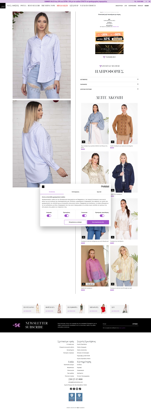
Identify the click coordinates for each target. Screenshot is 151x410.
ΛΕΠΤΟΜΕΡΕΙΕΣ (83, 79)
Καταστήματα (70, 350)
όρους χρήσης (122, 327)
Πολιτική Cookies (69, 376)
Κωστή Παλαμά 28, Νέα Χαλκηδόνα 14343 (75, 385)
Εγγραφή (79, 367)
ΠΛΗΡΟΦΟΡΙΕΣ (83, 84)
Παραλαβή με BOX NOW (83, 355)
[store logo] (3, 5)
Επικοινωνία (70, 370)
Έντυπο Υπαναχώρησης (83, 376)
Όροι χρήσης (70, 373)
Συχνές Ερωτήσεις (82, 344)
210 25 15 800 (75, 379)
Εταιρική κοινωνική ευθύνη (67, 347)
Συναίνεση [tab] (52, 192)
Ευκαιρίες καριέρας (68, 352)
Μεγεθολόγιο (70, 367)
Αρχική (101, 12)
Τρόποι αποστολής (82, 350)
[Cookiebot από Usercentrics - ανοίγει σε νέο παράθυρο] (102, 186)
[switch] (66, 216)
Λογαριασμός (80, 370)
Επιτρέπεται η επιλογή (75, 222)
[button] (146, 1)
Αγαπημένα (80, 373)
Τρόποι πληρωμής (81, 347)
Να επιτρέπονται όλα (98, 222)
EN (149, 1)
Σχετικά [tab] (99, 192)
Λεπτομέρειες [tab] (75, 192)
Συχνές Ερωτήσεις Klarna (83, 358)
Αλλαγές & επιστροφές (83, 352)
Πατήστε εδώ (116, 26)
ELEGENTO (82, 407)
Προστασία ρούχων (69, 364)
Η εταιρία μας (70, 344)
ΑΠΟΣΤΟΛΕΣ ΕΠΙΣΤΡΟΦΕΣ (86, 89)
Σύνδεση (79, 364)
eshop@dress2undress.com (75, 382)
